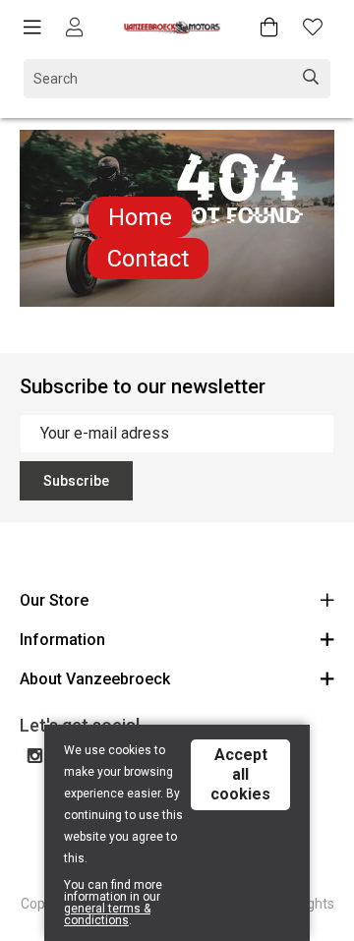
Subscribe (76, 481)
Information (62, 639)
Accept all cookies (240, 774)
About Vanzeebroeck (95, 679)
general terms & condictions (107, 914)
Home (140, 217)
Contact (148, 258)
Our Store (54, 600)
